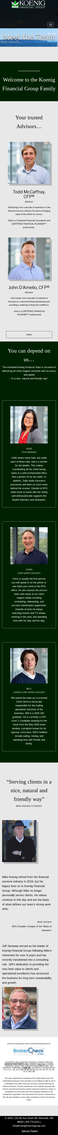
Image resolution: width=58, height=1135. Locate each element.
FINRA (39, 1064)
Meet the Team (29, 37)
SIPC (45, 1064)
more (29, 334)
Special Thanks (30, 1131)
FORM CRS (26, 1068)
